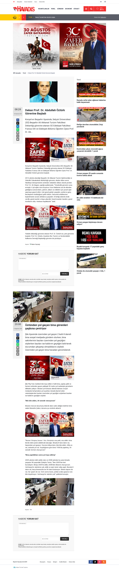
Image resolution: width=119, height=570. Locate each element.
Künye (49, 562)
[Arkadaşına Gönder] (17, 132)
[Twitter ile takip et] (95, 562)
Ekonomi (68, 9)
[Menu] (86, 9)
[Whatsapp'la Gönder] (17, 129)
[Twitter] (17, 123)
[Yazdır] (17, 136)
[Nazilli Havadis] (24, 9)
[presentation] (19, 17)
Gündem (60, 9)
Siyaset (76, 9)
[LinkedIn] (17, 126)
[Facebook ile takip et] (91, 562)
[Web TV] (101, 2)
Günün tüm (100, 17)
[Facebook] (17, 120)
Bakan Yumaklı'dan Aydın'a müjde (45, 17)
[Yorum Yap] (17, 139)
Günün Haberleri (28, 1)
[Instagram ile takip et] (99, 562)
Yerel (53, 9)
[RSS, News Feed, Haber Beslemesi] (104, 562)
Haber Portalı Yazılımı (22, 567)
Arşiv (35, 1)
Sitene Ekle (42, 1)
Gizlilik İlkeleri (63, 562)
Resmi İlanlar (43, 9)
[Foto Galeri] (105, 2)
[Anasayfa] (14, 1)
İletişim (55, 562)
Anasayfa (18, 73)
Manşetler (19, 1)
